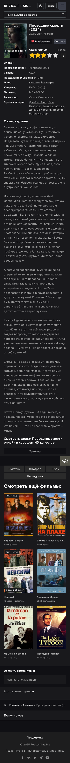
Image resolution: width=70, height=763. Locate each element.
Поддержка (35, 737)
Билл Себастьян (53, 106)
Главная (14, 705)
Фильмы (34, 82)
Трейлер (35, 451)
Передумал (35, 476)
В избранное (42, 41)
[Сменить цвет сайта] (41, 6)
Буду (55, 469)
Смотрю (14, 469)
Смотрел (35, 469)
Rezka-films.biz (18, 6)
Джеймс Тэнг (37, 102)
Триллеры (47, 82)
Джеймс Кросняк (40, 109)
